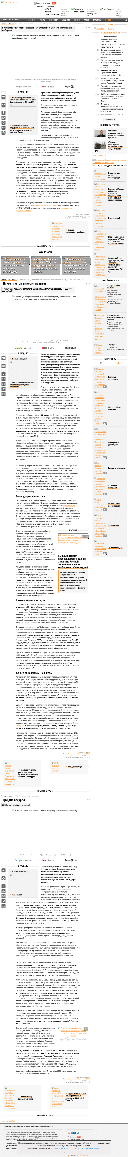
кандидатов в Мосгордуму (46, 205)
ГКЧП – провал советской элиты (65, 17)
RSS (69, 1133)
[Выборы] (100, 28)
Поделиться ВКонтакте (4, 97)
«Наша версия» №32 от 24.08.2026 (79, 754)
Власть (42, 19)
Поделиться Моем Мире (4, 105)
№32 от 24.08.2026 (43, 3)
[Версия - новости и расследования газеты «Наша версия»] (17, 6)
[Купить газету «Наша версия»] (35, 3)
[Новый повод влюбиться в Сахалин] (100, 349)
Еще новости (110, 119)
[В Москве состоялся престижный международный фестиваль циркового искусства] (100, 218)
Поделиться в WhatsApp (4, 118)
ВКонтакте (74, 1133)
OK (64, 1152)
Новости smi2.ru (8, 1121)
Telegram (71, 1133)
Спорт (86, 19)
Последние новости (110, 32)
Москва (108, 19)
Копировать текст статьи (4, 133)
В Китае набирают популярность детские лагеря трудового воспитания (22, 384)
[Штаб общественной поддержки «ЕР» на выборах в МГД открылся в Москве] (100, 240)
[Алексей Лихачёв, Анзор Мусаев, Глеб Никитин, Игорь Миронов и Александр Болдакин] (100, 327)
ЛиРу (77, 1133)
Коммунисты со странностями (93, 16)
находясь (20, 726)
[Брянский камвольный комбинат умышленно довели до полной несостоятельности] (100, 486)
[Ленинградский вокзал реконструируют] (100, 175)
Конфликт (53, 19)
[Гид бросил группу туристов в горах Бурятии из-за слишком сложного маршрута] (10, 773)
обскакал (70, 505)
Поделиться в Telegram (4, 128)
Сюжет (109, 24)
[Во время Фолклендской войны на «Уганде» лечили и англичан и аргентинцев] (58, 231)
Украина (31, 19)
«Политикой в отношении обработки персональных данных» (75, 1148)
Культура (97, 19)
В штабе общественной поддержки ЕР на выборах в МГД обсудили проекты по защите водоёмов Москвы (22, 128)
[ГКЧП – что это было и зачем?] (58, 767)
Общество (66, 19)
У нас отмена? (17, 895)
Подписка (40, 6)
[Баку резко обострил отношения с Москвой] (100, 504)
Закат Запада (119, 15)
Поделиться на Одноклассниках (4, 113)
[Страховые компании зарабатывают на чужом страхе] (100, 547)
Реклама (51, 6)
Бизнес (77, 19)
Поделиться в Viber (4, 123)
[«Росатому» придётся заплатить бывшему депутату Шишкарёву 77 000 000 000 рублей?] (10, 1098)
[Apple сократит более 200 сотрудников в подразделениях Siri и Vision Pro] (58, 1097)
